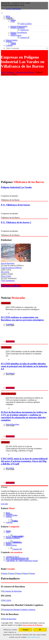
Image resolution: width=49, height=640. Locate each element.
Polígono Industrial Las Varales (16, 187)
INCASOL (5, 272)
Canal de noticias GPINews (11, 268)
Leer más (4, 504)
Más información (33, 637)
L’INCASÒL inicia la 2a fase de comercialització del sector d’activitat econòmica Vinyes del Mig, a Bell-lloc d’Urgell (24, 461)
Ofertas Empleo (11, 40)
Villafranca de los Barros (25, 72)
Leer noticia (10, 341)
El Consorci (10, 373)
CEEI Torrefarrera (8, 281)
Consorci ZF (24, 37)
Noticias (9, 41)
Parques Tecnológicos (18, 32)
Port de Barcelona (7, 263)
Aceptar (26, 630)
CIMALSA (24, 30)
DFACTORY (6, 276)
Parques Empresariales (18, 26)
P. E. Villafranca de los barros (15, 205)
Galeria (13, 44)
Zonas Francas (15, 35)
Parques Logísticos (17, 28)
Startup (13, 20)
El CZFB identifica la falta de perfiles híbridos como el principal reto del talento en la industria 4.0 (24, 366)
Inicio (8, 16)
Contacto (9, 45)
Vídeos (13, 43)
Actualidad (10, 324)
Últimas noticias (11, 285)
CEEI (12, 21)
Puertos (13, 34)
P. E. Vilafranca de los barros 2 (16, 222)
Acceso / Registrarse (13, 9)
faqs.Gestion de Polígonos (32, 625)
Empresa (9, 17)
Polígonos (10, 72)
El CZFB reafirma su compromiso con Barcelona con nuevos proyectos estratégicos (22, 318)
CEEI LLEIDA (26, 24)
